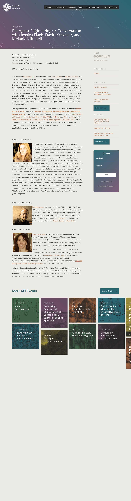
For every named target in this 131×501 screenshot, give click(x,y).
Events (19, 27)
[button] (49, 7)
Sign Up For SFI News (101, 60)
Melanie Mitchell (71, 77)
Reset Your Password (106, 186)
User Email (99, 158)
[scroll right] (128, 334)
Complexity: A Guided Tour (54, 255)
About (111, 7)
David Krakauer (29, 77)
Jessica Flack (56, 77)
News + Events (60, 7)
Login (106, 175)
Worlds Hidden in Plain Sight (64, 221)
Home (14, 27)
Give (104, 7)
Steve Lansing (69, 117)
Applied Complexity (93, 7)
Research (48, 7)
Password (99, 166)
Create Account (106, 182)
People (81, 7)
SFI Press (61, 218)
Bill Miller (55, 117)
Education (72, 7)
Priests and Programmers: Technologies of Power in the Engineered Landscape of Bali (43, 120)
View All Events (107, 291)
